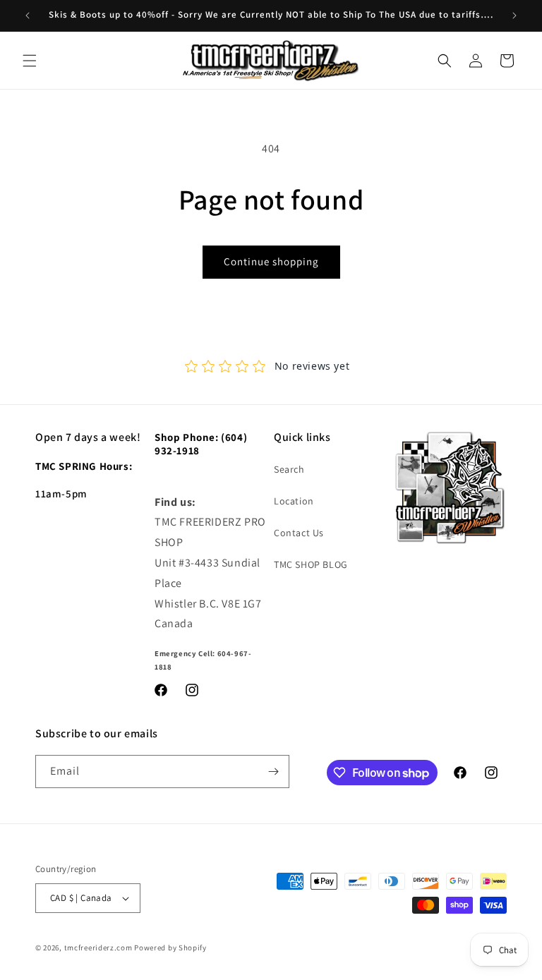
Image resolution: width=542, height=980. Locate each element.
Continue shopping (271, 261)
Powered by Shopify (170, 947)
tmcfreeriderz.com (98, 947)
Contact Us (299, 532)
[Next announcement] (514, 15)
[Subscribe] (273, 771)
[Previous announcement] (27, 15)
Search (289, 469)
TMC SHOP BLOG (311, 564)
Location (294, 501)
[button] (29, 60)
